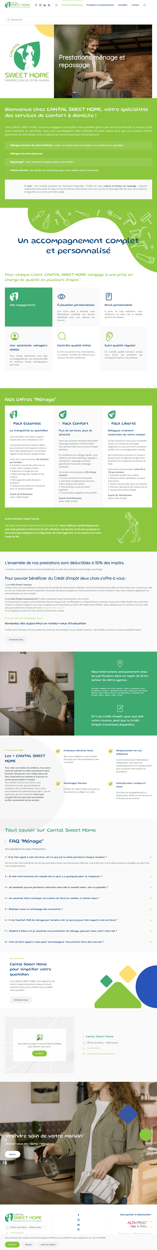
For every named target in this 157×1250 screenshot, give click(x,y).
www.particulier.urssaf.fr (53, 607)
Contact (135, 5)
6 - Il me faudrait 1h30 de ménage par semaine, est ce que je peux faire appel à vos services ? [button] (61, 920)
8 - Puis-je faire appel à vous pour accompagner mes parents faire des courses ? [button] (54, 942)
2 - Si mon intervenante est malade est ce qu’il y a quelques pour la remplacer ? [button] (53, 876)
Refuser (28, 1244)
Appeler (12, 1154)
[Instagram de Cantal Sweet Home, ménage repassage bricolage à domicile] (78, 1219)
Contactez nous (21, 1000)
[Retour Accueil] (17, 5)
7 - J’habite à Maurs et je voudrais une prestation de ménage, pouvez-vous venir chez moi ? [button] (61, 931)
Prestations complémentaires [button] (100, 5)
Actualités (122, 5)
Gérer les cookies (48, 1244)
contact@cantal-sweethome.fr (101, 1053)
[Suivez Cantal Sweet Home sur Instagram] (40, 5)
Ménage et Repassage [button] (72, 5)
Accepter (39, 1053)
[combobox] (78, 20)
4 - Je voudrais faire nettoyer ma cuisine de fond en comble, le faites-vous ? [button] (52, 898)
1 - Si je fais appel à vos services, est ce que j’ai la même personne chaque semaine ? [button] (56, 857)
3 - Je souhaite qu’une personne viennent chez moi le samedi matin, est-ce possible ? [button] (56, 887)
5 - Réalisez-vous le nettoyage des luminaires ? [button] (34, 909)
